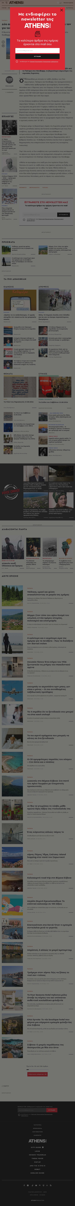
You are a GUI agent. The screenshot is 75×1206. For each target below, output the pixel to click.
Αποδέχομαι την (39, 61)
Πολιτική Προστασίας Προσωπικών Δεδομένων (44, 61)
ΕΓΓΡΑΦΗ (37, 56)
